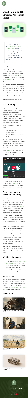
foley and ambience (8, 79)
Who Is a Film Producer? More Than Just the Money (13, 330)
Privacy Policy (19, 391)
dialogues (14, 75)
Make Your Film (10, 48)
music (20, 75)
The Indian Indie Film (14, 46)
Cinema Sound (14, 183)
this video (8, 150)
